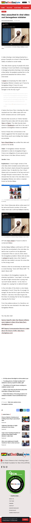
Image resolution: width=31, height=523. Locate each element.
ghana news (17, 402)
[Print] (27, 410)
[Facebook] (2, 467)
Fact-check (11, 241)
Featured (4, 422)
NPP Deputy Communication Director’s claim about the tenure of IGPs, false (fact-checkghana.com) (15, 331)
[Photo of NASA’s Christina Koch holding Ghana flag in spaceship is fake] (25, 419)
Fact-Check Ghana (7, 142)
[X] (4, 467)
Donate (24, 2)
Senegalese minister (7, 404)
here (3, 123)
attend (5, 258)
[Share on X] (21, 410)
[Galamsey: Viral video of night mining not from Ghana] (25, 428)
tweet (4, 81)
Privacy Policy (6, 520)
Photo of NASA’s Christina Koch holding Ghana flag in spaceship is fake (11, 419)
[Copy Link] (24, 410)
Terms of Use (14, 520)
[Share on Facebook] (17, 410)
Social (4, 11)
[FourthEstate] (11, 2)
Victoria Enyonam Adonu (7, 20)
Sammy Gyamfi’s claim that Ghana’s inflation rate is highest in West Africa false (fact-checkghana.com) (15, 322)
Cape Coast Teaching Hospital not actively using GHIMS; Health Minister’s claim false (11, 434)
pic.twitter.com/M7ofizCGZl (16, 101)
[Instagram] (6, 467)
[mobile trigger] (28, 2)
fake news (11, 402)
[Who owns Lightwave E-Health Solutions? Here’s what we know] (25, 443)
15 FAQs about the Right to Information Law (15, 378)
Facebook (10, 125)
